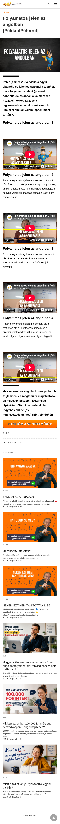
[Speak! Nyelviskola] (12, 4)
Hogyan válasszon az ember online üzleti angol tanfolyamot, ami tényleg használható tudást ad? (30, 666)
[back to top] (53, 817)
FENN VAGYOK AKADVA (18, 497)
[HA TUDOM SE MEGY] (30, 527)
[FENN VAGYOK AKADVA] (30, 473)
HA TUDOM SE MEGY (17, 551)
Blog (5, 656)
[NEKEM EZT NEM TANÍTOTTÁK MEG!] (30, 581)
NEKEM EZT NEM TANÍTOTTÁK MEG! (27, 605)
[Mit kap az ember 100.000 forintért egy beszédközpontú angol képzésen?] (30, 699)
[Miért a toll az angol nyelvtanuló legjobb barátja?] (30, 759)
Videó (6, 12)
